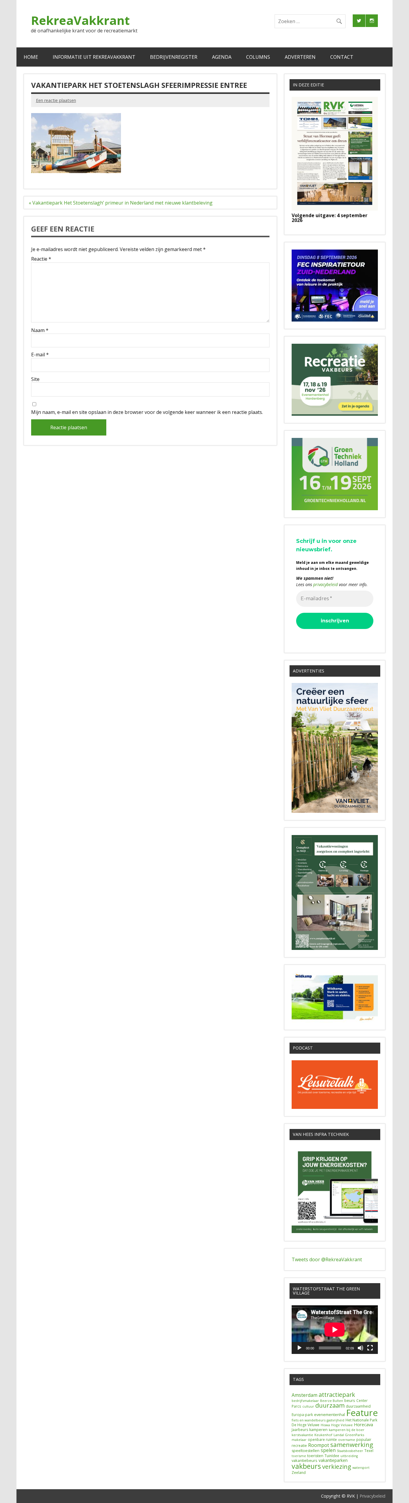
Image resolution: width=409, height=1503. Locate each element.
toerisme (299, 1456)
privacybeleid (325, 584)
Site (35, 379)
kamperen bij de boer (346, 1429)
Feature (362, 1413)
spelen (328, 1450)
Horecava (363, 1424)
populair (363, 1439)
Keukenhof (323, 1435)
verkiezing (336, 1466)
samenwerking (351, 1444)
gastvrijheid (335, 1420)
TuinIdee (332, 1455)
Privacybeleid (372, 1496)
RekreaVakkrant (80, 20)
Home (31, 57)
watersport (360, 1468)
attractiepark (337, 1395)
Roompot (318, 1445)
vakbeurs (306, 1466)
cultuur (308, 1406)
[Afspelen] (299, 1348)
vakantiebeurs (304, 1460)
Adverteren (300, 57)
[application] (335, 1329)
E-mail (40, 354)
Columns (258, 57)
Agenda (221, 57)
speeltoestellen (305, 1450)
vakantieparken (333, 1460)
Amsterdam (304, 1395)
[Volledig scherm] (370, 1348)
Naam (40, 330)
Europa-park (302, 1414)
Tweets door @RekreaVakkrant (327, 1259)
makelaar (299, 1440)
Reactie (41, 258)
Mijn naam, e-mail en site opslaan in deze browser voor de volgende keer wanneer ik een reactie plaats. (147, 412)
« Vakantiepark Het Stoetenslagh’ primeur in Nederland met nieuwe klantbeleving (121, 202)
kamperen (318, 1429)
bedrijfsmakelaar (305, 1400)
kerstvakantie (302, 1435)
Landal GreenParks (349, 1435)
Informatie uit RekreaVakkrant (94, 57)
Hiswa (325, 1425)
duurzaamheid (358, 1406)
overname (346, 1439)
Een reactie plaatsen (56, 100)
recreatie (299, 1445)
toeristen (315, 1455)
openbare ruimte (322, 1439)
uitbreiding (349, 1456)
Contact (341, 57)
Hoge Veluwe (342, 1425)
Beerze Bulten (331, 1401)
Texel (368, 1450)
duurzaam (330, 1405)
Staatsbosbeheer (350, 1451)
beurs (349, 1400)
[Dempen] (360, 1348)
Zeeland (299, 1472)
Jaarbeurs (300, 1429)
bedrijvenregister (173, 57)
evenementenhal (329, 1414)
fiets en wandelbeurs (308, 1420)
